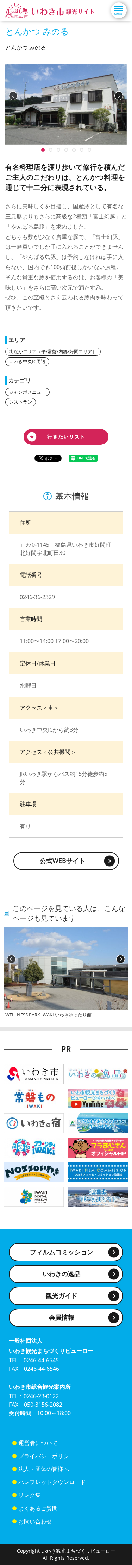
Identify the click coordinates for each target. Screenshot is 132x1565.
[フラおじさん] (98, 1146)
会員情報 (61, 1317)
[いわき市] (34, 1073)
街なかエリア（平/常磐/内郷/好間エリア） (53, 351)
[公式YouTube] (98, 1098)
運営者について (38, 1443)
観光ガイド (61, 1295)
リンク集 (29, 1495)
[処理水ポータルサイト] (98, 1196)
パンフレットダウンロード (52, 1482)
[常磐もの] (34, 1098)
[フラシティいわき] (34, 1146)
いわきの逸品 (62, 1273)
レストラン (20, 402)
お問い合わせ (35, 1521)
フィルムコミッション (61, 1252)
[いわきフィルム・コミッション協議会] (98, 1171)
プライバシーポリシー (46, 1456)
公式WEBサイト (62, 860)
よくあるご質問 (38, 1508)
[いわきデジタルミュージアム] (34, 1196)
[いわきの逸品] (98, 1073)
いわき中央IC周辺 (27, 361)
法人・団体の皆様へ (43, 1469)
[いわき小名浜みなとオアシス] (98, 1122)
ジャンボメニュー (27, 392)
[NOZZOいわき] (34, 1171)
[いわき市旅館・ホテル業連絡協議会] (34, 1122)
